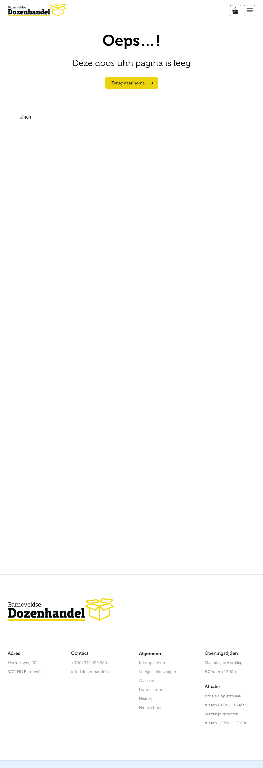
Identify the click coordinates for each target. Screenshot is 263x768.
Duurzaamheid (153, 689)
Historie (146, 698)
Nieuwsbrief (150, 707)
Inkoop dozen (152, 662)
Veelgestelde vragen (157, 671)
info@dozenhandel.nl (91, 671)
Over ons (147, 680)
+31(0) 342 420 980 (89, 662)
